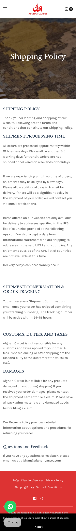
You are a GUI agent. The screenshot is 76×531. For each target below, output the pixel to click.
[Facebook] (35, 498)
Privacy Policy (54, 480)
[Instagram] (41, 498)
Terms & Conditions (49, 487)
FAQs (16, 480)
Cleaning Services (32, 480)
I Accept (38, 527)
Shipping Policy (24, 487)
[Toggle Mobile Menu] (7, 9)
